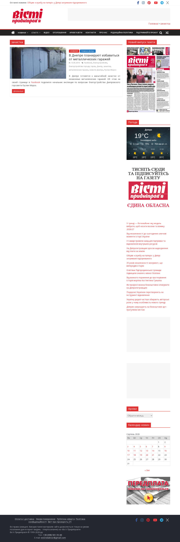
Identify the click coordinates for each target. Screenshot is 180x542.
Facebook (88, 63)
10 (128, 450)
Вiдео (46, 32)
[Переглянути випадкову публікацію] (167, 33)
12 (141, 450)
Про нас (103, 32)
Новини (22, 32)
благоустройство (100, 63)
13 (147, 450)
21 (153, 455)
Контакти (91, 32)
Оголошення (59, 32)
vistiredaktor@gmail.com (53, 537)
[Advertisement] (119, 14)
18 (134, 455)
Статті (35, 32)
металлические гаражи (78, 70)
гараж (93, 66)
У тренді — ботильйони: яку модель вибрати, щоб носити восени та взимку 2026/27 (146, 226)
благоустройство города (79, 66)
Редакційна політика (122, 32)
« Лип (147, 470)
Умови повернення (45, 519)
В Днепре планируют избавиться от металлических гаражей (94, 57)
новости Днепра (96, 70)
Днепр (99, 66)
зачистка (107, 66)
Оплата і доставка (24, 519)
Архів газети (76, 32)
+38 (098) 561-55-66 (52, 535)
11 (134, 450)
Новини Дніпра (87, 51)
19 (141, 455)
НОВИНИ (74, 51)
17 (128, 455)
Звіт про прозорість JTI (59, 521)
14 (153, 450)
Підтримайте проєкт (147, 32)
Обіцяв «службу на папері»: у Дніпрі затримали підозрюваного (57, 2)
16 (165, 450)
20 (147, 455)
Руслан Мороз (110, 70)
